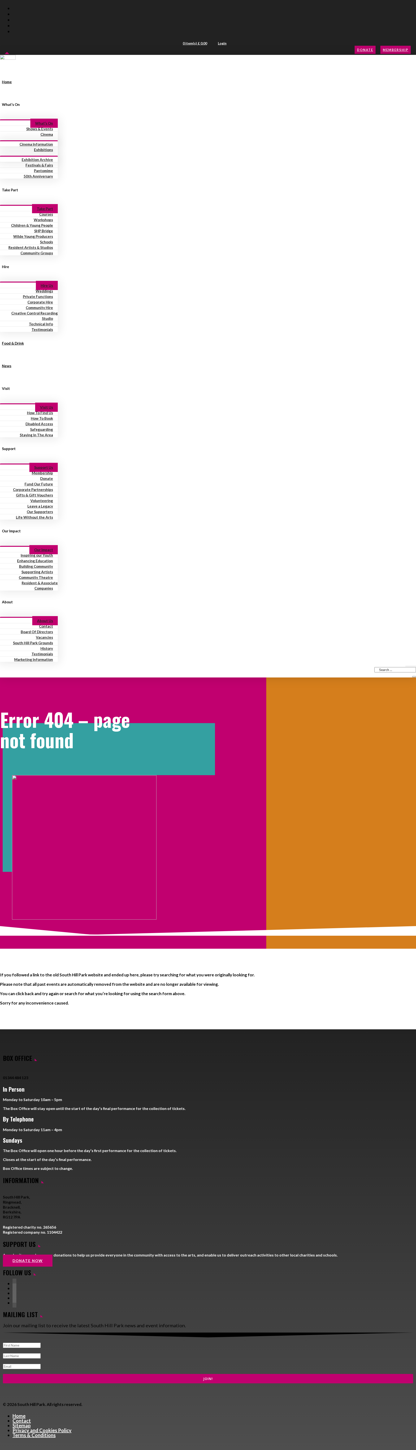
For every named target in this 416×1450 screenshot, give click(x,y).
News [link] (6, 366)
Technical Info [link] (41, 324)
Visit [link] (6, 388)
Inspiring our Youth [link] (37, 555)
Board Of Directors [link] (37, 632)
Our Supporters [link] (40, 511)
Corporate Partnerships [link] (33, 489)
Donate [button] (365, 50)
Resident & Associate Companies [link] (40, 585)
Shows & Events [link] (39, 129)
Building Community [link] (36, 566)
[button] (195, 43)
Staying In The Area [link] (36, 435)
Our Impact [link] (11, 531)
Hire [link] (5, 266)
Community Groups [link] (36, 253)
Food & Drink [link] (13, 343)
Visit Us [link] (46, 407)
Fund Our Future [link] (39, 484)
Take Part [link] (10, 190)
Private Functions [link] (38, 296)
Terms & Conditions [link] (34, 1435)
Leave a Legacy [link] (40, 506)
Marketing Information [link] (33, 659)
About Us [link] (45, 621)
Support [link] (9, 448)
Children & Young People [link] (32, 225)
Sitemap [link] (22, 1425)
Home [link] (7, 82)
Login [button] (222, 43)
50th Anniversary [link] (38, 176)
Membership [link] (42, 473)
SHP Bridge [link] (43, 231)
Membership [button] (395, 50)
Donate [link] (46, 478)
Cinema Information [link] (36, 144)
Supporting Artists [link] (37, 572)
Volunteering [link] (41, 500)
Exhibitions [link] (43, 150)
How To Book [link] (42, 418)
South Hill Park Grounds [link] (33, 643)
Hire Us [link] (47, 285)
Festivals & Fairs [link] (39, 165)
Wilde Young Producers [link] (33, 236)
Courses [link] (46, 214)
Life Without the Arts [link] (34, 517)
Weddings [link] (44, 291)
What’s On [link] (11, 104)
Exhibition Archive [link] (37, 159)
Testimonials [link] (42, 329)
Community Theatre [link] (36, 577)
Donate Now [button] (28, 1260)
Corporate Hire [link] (40, 302)
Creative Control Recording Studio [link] (34, 316)
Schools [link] (46, 242)
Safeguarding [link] (41, 429)
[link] (8, 63)
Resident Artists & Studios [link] (30, 247)
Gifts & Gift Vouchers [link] (34, 495)
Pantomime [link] (43, 170)
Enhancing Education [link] (35, 561)
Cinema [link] (46, 134)
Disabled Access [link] (39, 424)
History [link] (46, 648)
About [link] (7, 602)
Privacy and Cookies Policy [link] (42, 1430)
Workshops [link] (43, 220)
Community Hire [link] (39, 307)
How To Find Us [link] (40, 413)
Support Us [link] (43, 467)
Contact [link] (46, 626)
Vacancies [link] (44, 637)
